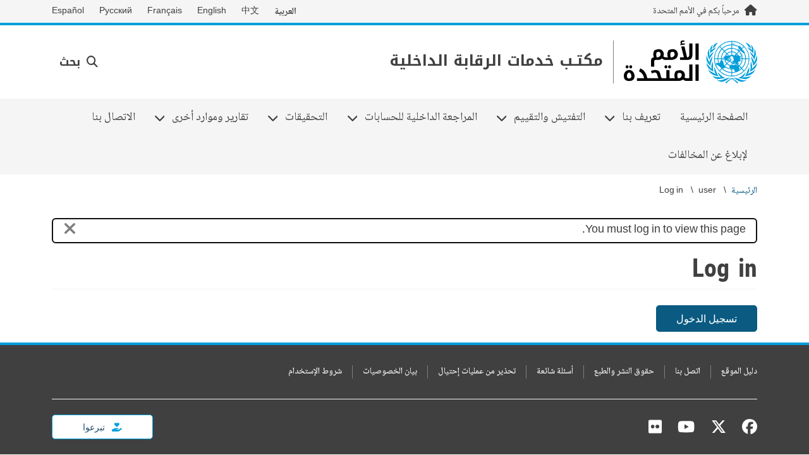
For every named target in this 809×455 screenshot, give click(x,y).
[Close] (69, 231)
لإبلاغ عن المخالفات (708, 155)
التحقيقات (311, 117)
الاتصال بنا (113, 117)
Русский (115, 11)
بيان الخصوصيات (390, 372)
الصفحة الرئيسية (714, 117)
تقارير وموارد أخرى (215, 117)
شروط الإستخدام (315, 372)
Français (164, 11)
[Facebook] (746, 426)
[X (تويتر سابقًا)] (719, 426)
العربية (285, 12)
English (211, 11)
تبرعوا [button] (95, 427)
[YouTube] (686, 426)
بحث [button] (71, 62)
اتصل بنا (687, 372)
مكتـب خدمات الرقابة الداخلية (496, 61)
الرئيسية (744, 191)
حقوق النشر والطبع (624, 372)
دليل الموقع (739, 372)
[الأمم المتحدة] (690, 61)
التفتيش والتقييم (554, 117)
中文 (250, 11)
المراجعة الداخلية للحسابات (426, 117)
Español (68, 11)
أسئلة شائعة (555, 372)
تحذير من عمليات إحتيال (477, 372)
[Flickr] (655, 426)
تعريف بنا (646, 117)
